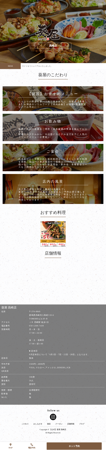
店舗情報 (70, 424)
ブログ (81, 424)
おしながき (37, 424)
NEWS (10, 66)
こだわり (25, 424)
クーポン (59, 424)
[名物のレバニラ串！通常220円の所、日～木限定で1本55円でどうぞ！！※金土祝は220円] (53, 233)
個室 (49, 424)
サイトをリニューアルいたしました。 (37, 66)
